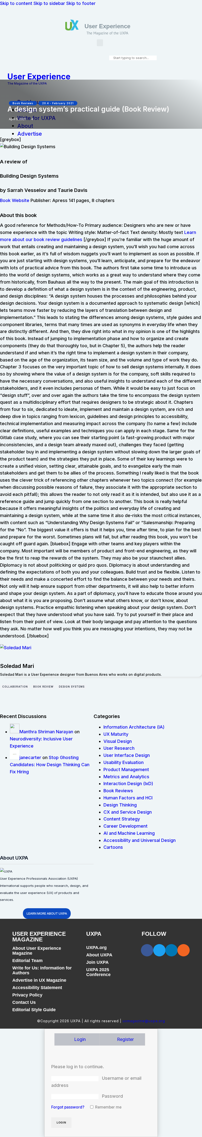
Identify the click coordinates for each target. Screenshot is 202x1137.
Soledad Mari (17, 666)
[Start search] (111, 57)
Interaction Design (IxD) (128, 783)
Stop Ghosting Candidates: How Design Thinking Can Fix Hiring (49, 764)
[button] (100, 42)
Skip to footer (81, 3)
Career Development (125, 826)
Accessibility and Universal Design (139, 840)
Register (125, 1039)
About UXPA (99, 954)
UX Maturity (115, 734)
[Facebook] (147, 950)
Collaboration (15, 686)
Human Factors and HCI (127, 797)
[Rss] (183, 950)
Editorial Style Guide (34, 1009)
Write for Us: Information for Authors (42, 970)
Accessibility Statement (37, 987)
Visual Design (117, 741)
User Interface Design (126, 755)
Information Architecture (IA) (134, 727)
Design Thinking (120, 804)
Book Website (14, 200)
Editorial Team (27, 960)
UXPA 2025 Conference (98, 972)
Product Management (126, 769)
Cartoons (113, 847)
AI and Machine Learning (129, 833)
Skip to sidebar (49, 3)
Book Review (43, 686)
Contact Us (24, 1002)
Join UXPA (97, 962)
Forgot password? (67, 1107)
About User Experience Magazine (36, 951)
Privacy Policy (27, 995)
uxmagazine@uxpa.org (144, 1021)
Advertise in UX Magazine (39, 980)
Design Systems (71, 686)
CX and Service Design (127, 812)
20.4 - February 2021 (58, 103)
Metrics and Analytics (126, 776)
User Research (119, 748)
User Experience (107, 26)
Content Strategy (121, 818)
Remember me (107, 1107)
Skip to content (16, 3)
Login (79, 1039)
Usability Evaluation (123, 762)
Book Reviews (23, 103)
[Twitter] (159, 950)
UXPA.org (96, 947)
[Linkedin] (171, 950)
